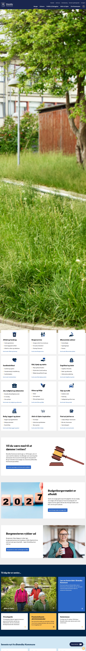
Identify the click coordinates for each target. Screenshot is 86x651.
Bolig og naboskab (8, 422)
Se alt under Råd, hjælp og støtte (39, 377)
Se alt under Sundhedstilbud (9, 377)
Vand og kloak (36, 396)
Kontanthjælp (64, 343)
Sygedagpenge (65, 345)
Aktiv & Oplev (64, 6)
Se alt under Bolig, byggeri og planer (11, 428)
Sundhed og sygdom (9, 368)
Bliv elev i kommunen (66, 422)
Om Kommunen (75, 6)
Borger (36, 6)
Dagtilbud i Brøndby (66, 368)
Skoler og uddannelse (66, 371)
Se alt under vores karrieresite (67, 428)
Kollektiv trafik (65, 394)
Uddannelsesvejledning (67, 374)
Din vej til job (7, 399)
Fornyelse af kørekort (38, 345)
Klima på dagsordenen (38, 399)
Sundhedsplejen (8, 374)
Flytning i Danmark (37, 348)
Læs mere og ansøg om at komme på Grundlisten (18, 467)
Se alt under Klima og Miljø (38, 402)
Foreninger (35, 419)
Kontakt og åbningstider (74, 2)
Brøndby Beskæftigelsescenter (12, 394)
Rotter (34, 393)
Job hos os (58, 2)
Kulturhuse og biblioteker (39, 422)
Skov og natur (36, 425)
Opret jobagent (65, 425)
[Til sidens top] (83, 648)
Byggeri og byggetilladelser (11, 419)
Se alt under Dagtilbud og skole (67, 377)
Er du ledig (7, 396)
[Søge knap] (83, 6)
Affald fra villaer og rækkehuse (12, 348)
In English (83, 2)
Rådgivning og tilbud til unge (40, 373)
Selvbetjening (64, 2)
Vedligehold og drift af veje (68, 399)
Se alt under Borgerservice (38, 351)
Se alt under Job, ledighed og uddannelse (12, 402)
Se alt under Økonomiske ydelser (67, 351)
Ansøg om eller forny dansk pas (40, 343)
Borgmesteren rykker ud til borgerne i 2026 (17, 549)
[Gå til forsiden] (7, 4)
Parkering (63, 396)
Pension (63, 348)
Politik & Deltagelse (52, 6)
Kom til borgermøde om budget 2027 (57, 510)
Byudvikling (7, 425)
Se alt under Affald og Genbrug (10, 351)
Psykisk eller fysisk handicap (40, 370)
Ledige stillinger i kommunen (68, 419)
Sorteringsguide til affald (10, 345)
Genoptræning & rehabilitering (11, 371)
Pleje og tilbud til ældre (38, 367)
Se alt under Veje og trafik (66, 402)
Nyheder (52, 2)
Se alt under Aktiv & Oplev (38, 428)
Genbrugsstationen (9, 343)
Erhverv (42, 6)
